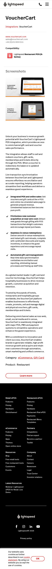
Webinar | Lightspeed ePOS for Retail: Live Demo (14, 490)
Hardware (10, 409)
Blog (7, 456)
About (29, 456)
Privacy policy (26, 538)
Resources (11, 452)
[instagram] (23, 526)
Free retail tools (12, 459)
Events (9, 470)
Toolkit (30, 442)
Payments (31, 416)
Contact (30, 459)
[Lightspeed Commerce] (13, 4)
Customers (10, 466)
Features (9, 402)
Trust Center (32, 473)
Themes (9, 442)
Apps (8, 439)
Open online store (13, 446)
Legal (29, 470)
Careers (30, 463)
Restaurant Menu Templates (34, 421)
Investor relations (34, 477)
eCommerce (25, 357)
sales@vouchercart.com (17, 39)
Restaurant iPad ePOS (36, 412)
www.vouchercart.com (16, 36)
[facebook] (16, 526)
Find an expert (33, 435)
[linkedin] (30, 526)
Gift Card (39, 357)
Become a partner (34, 439)
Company (31, 452)
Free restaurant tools (15, 463)
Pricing (8, 405)
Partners (31, 428)
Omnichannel (11, 412)
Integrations (12, 26)
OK (37, 558)
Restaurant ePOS (35, 398)
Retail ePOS (11, 398)
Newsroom (31, 466)
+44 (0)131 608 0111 (14, 42)
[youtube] (38, 526)
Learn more (26, 375)
